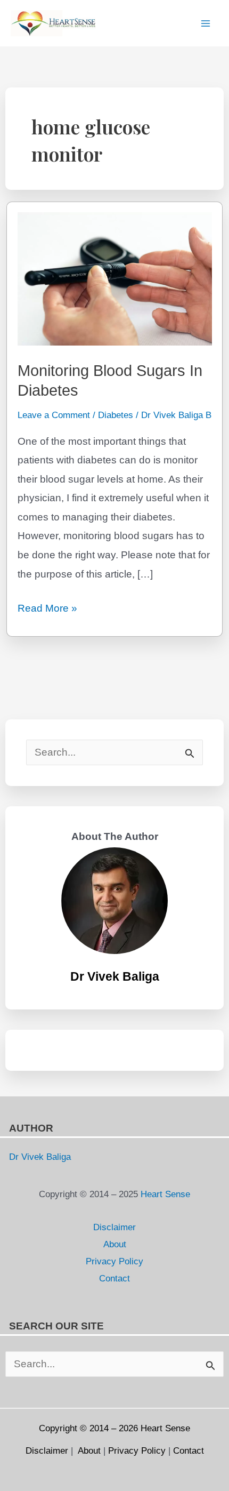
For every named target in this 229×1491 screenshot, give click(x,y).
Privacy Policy (114, 1261)
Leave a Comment (54, 415)
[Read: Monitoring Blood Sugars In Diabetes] (115, 278)
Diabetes (115, 415)
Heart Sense (164, 1194)
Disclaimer (114, 1227)
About (114, 1244)
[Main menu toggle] (205, 23)
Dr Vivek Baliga (114, 976)
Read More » (47, 610)
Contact (114, 1278)
